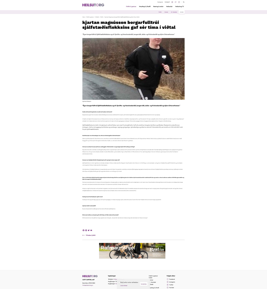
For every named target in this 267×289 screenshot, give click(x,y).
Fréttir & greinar (90, 17)
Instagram (179, 2)
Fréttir (101, 17)
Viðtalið (97, 17)
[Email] (91, 230)
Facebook (172, 2)
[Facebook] (83, 230)
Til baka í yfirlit (90, 235)
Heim (83, 17)
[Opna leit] (183, 2)
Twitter (175, 2)
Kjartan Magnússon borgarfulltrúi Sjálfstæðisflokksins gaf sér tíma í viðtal (122, 17)
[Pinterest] (86, 230)
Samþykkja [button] (144, 284)
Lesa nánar (123, 285)
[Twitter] (89, 230)
